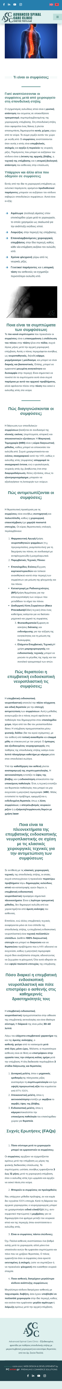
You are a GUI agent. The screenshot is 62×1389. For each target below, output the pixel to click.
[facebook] (4, 4)
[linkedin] (9, 4)
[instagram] (20, 4)
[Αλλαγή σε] (50, 5)
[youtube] (14, 4)
